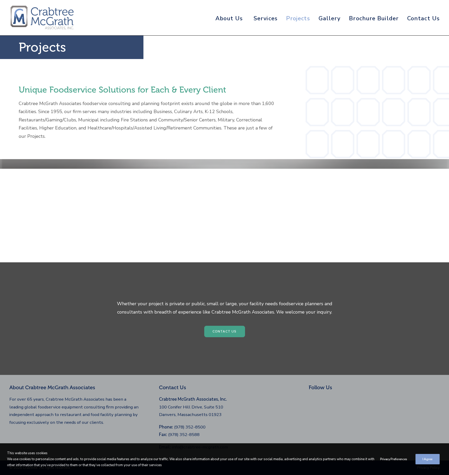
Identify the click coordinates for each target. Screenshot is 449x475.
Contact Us (423, 18)
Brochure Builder (374, 18)
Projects (298, 18)
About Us (229, 18)
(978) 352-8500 (190, 427)
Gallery (330, 18)
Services (266, 18)
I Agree (427, 459)
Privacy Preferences (393, 459)
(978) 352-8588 (184, 435)
